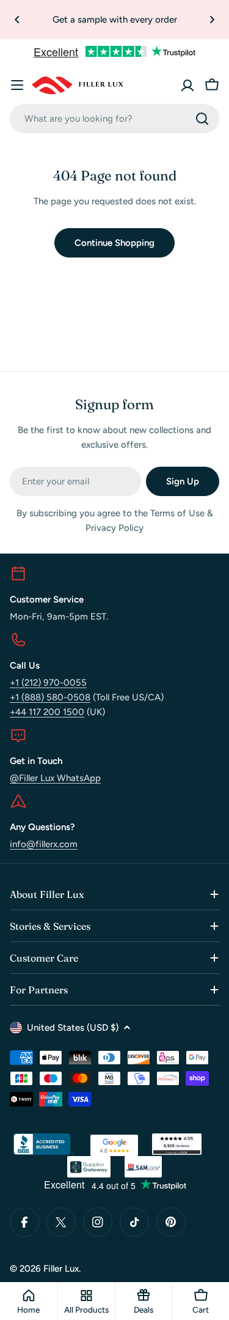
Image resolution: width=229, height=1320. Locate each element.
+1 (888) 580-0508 (50, 697)
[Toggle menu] (17, 85)
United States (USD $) (72, 1027)
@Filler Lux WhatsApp (55, 778)
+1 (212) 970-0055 (48, 682)
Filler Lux (61, 1268)
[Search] (202, 118)
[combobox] (114, 118)
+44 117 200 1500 (47, 711)
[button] (17, 19)
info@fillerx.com (44, 844)
